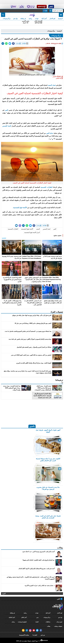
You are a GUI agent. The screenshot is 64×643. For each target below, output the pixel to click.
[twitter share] (9, 43)
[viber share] (20, 225)
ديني (37, 617)
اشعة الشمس (46, 229)
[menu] (61, 15)
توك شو (15, 18)
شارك (17, 43)
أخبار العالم (24, 617)
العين (54, 229)
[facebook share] (13, 43)
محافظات (48, 622)
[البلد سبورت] (42, 6)
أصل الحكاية (12, 617)
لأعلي (58, 599)
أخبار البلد (44, 18)
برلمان (13, 622)
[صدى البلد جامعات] (30, 6)
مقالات (48, 626)
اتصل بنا (35, 635)
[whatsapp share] (6, 43)
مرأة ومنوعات (7, 18)
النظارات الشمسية (46, 187)
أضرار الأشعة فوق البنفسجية (32, 232)
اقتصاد (36, 622)
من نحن (43, 635)
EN (46, 10)
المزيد (4, 593)
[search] (3, 15)
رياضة (30, 18)
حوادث (37, 18)
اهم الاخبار (52, 18)
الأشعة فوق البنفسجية (20, 207)
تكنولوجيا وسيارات (22, 622)
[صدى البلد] (32, 15)
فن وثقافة (23, 18)
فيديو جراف (59, 622)
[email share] (3, 43)
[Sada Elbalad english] (13, 6)
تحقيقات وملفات (58, 626)
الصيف (38, 229)
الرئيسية (60, 18)
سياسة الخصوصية (24, 635)
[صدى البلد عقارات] (21, 6)
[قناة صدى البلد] (51, 6)
